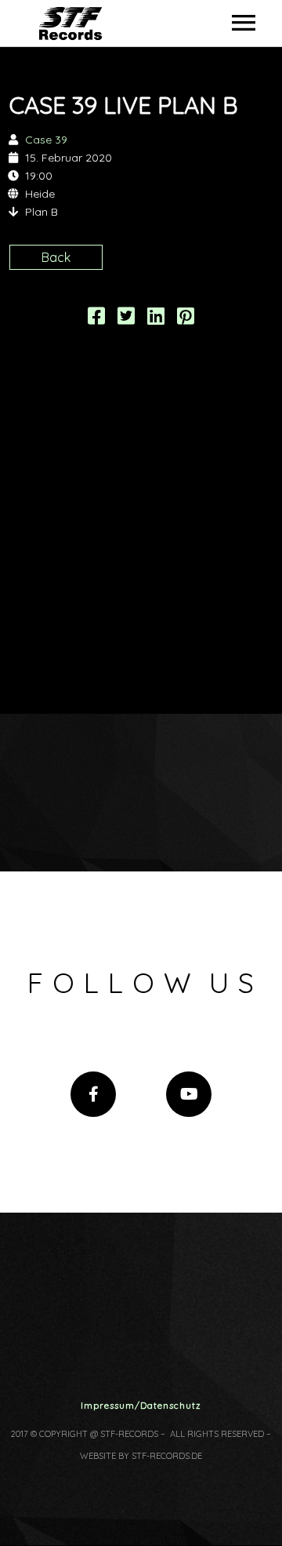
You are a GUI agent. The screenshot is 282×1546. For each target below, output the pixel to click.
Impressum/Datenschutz (141, 1405)
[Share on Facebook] (96, 318)
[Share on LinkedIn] (156, 318)
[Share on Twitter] (126, 318)
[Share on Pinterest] (186, 318)
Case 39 (46, 140)
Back (56, 257)
